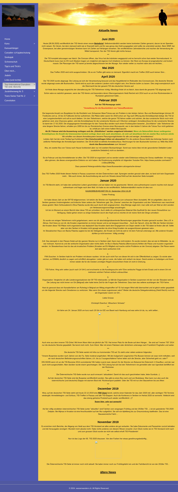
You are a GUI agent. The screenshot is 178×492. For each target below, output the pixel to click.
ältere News (108, 472)
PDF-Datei (102, 393)
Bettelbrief (99, 43)
